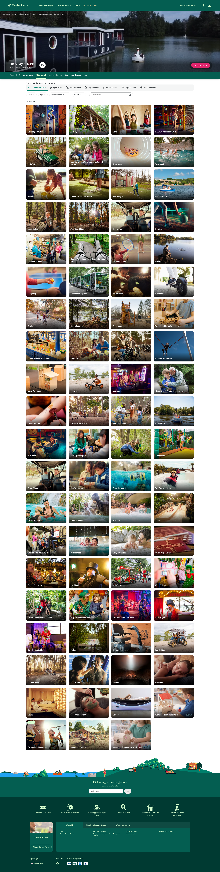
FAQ (61, 831)
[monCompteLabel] (209, 5)
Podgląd (13, 75)
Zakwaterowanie (64, 6)
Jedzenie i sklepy (55, 75)
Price (30, 95)
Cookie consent (131, 831)
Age (41, 95)
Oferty (77, 6)
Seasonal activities (58, 95)
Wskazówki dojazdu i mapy (76, 75)
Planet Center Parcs (67, 834)
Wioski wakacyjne (46, 6)
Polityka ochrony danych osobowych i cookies (106, 834)
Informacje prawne (99, 831)
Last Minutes (91, 6)
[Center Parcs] (18, 5)
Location (77, 95)
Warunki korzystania (166, 831)
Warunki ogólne (131, 834)
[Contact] (203, 5)
